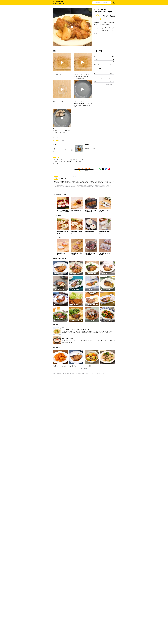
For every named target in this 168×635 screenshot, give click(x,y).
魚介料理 (59, 373)
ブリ (95, 53)
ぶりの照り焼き (80, 373)
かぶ (95, 61)
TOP (54, 373)
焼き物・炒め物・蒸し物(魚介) (69, 373)
